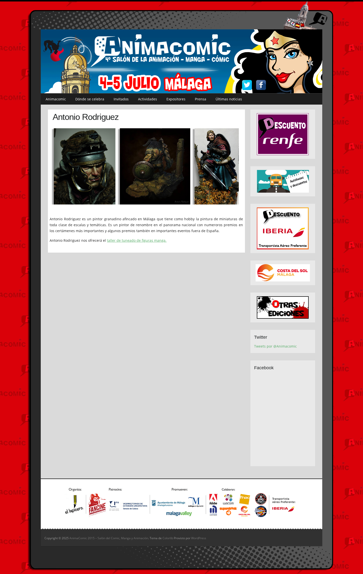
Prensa (200, 99)
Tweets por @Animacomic (275, 346)
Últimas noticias (229, 99)
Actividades (147, 99)
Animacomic (56, 99)
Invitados (121, 99)
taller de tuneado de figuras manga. (136, 240)
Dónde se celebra (89, 99)
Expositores (175, 99)
